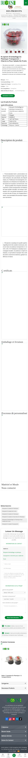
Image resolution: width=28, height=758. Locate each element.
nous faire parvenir (13, 617)
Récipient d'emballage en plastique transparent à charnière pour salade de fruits (13, 556)
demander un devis (8, 95)
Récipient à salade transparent (10, 524)
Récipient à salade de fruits (9, 511)
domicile (9, 13)
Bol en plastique (16, 13)
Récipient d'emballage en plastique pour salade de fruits (12, 520)
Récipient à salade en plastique (10, 508)
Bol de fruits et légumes (6, 15)
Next (26, 659)
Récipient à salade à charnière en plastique (13, 516)
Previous (2, 659)
